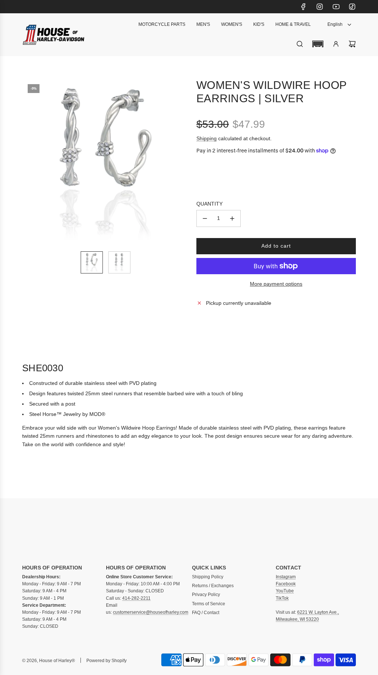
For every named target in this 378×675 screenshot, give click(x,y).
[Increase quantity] (232, 218)
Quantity (209, 204)
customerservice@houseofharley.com (150, 612)
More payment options (276, 284)
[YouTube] (336, 6)
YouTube (285, 590)
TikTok (282, 598)
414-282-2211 (136, 598)
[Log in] (336, 44)
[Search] (300, 44)
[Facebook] (303, 6)
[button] (317, 43)
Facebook (286, 583)
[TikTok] (352, 6)
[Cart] (352, 44)
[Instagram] (320, 6)
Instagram (286, 576)
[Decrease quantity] (205, 218)
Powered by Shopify (106, 660)
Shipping (206, 138)
